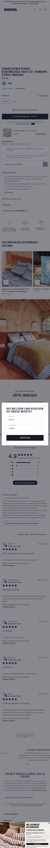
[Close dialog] (49, 823)
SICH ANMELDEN (37, 843)
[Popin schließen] (45, 406)
